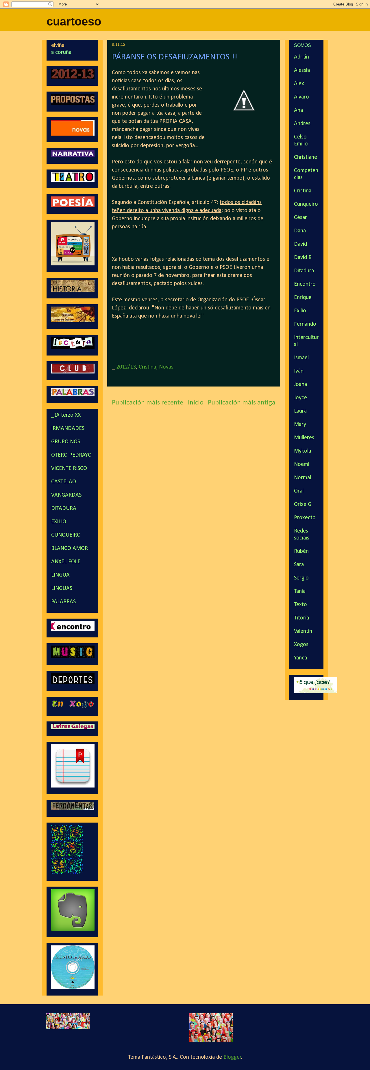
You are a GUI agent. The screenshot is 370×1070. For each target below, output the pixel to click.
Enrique (303, 297)
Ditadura (304, 271)
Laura (300, 411)
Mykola (302, 451)
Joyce (300, 398)
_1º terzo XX (66, 415)
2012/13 (126, 367)
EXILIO (58, 522)
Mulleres (304, 438)
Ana (298, 110)
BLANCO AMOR (69, 548)
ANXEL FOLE (65, 562)
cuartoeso (74, 21)
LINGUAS (61, 588)
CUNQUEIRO (66, 535)
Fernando (305, 324)
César (300, 217)
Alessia (302, 70)
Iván (299, 371)
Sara (299, 565)
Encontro (305, 284)
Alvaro (301, 97)
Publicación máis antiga (241, 402)
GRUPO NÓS (65, 442)
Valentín (303, 631)
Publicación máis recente (147, 402)
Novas (166, 367)
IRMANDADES (67, 428)
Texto (300, 605)
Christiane (305, 157)
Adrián (301, 57)
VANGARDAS (66, 495)
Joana (300, 384)
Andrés (302, 124)
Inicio (196, 402)
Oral (299, 491)
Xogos (301, 645)
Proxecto (305, 518)
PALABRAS (63, 602)
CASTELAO (63, 482)
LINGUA (60, 575)
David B (303, 257)
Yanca (300, 658)
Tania (300, 591)
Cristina (147, 367)
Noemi (301, 464)
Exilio (300, 311)
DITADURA (63, 508)
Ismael (301, 358)
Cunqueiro (306, 204)
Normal (302, 478)
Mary (300, 424)
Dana (300, 231)
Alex (299, 84)
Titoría (301, 618)
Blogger (232, 1057)
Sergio (301, 578)
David (300, 244)
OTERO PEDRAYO (71, 455)
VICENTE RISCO (69, 468)
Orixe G (302, 504)
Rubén (301, 551)
